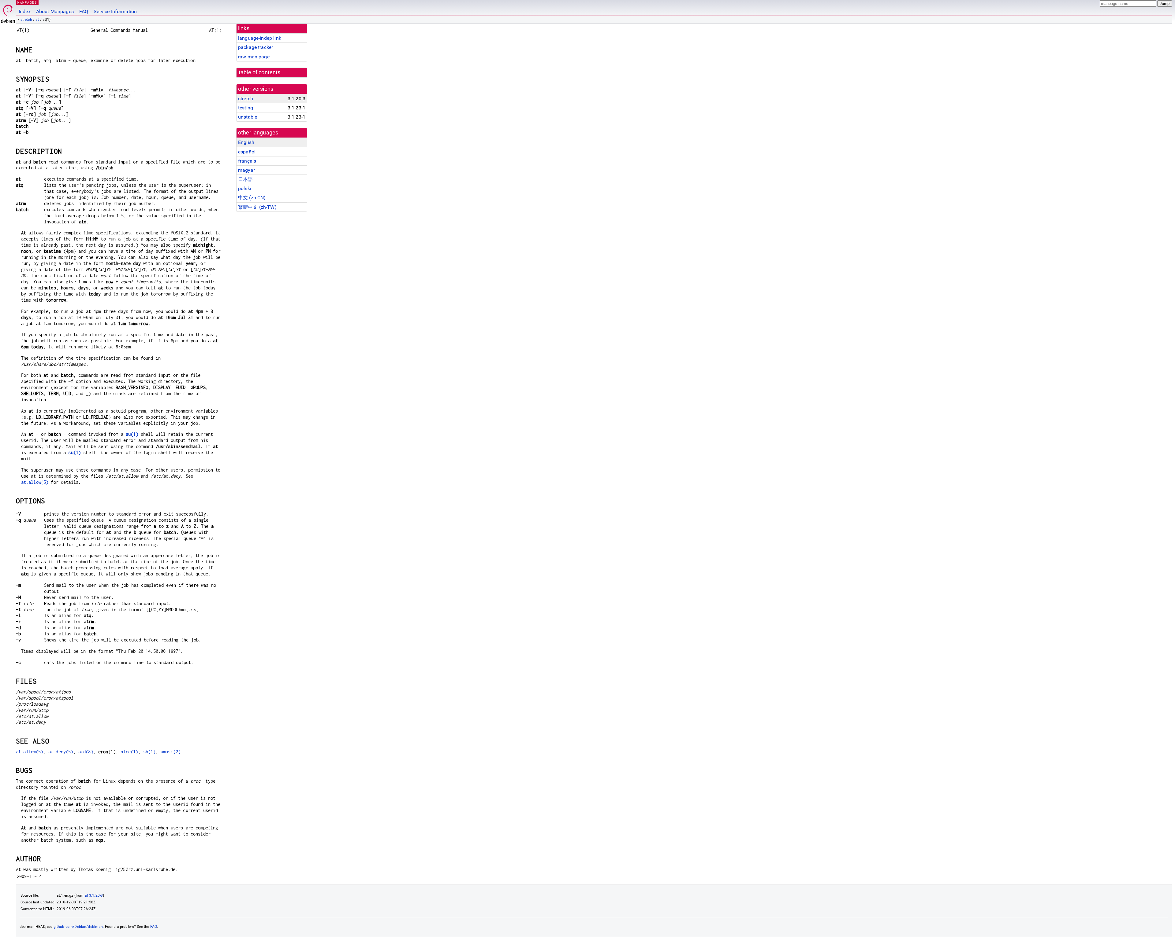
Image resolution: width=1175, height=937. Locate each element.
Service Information (115, 11)
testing (245, 108)
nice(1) (129, 751)
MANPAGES (27, 2)
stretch (26, 19)
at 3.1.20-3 (94, 895)
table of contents (260, 72)
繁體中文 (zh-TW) (257, 207)
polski (244, 188)
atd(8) (85, 751)
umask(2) (171, 751)
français (247, 161)
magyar (246, 170)
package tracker (255, 47)
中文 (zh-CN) (252, 197)
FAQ (83, 11)
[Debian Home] (8, 12)
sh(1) (149, 751)
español (247, 152)
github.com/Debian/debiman (78, 926)
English (246, 142)
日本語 (245, 179)
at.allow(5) (35, 482)
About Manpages (55, 11)
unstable (247, 117)
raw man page (254, 57)
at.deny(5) (60, 751)
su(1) (132, 434)
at (37, 19)
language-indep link (259, 38)
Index (25, 11)
